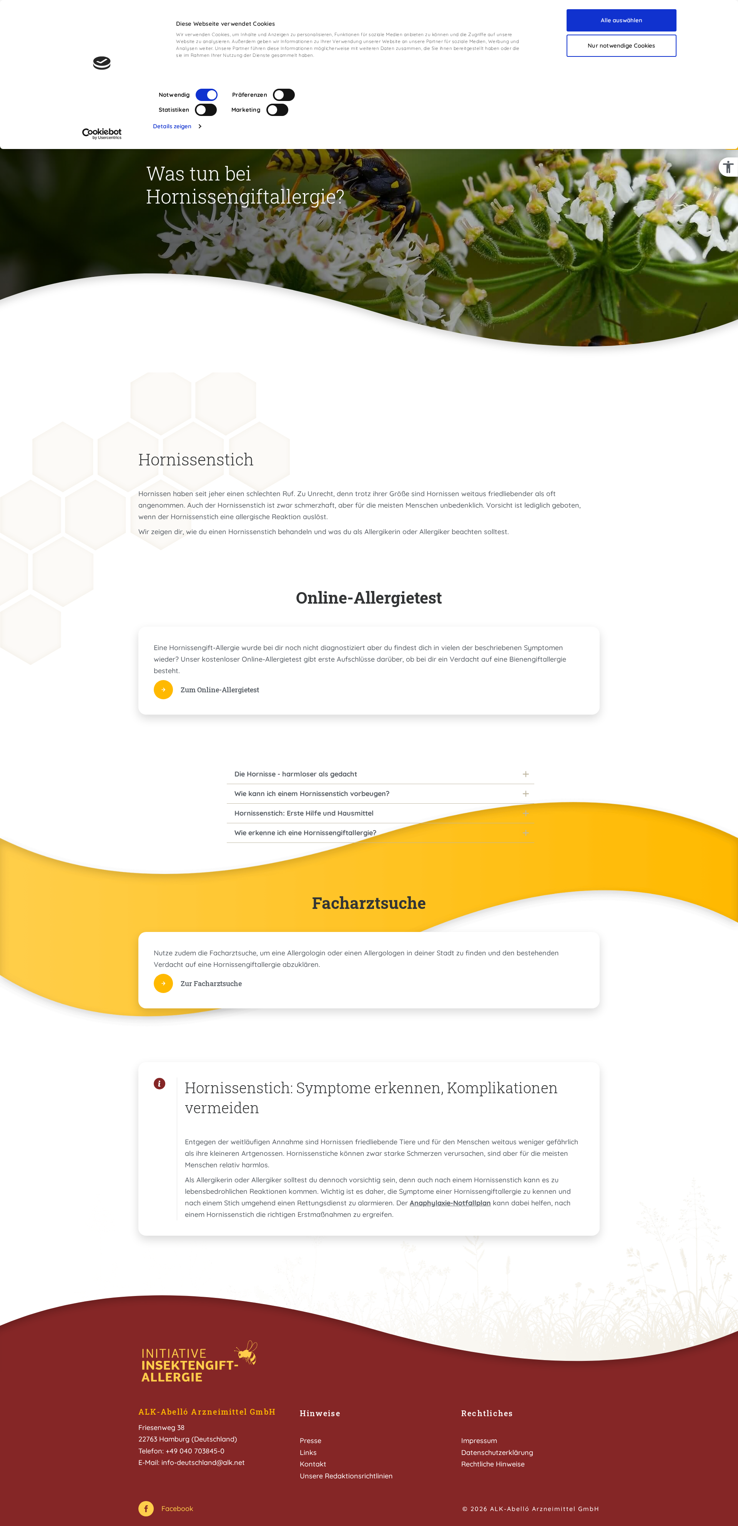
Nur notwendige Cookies (621, 45)
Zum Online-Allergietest (220, 689)
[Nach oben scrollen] (710, 1498)
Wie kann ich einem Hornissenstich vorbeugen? (311, 793)
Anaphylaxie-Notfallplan (450, 1202)
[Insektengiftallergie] (199, 1362)
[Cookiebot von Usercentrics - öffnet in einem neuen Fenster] (102, 134)
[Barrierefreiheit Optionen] (728, 167)
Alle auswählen (621, 20)
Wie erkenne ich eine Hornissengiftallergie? (305, 832)
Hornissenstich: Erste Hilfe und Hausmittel (304, 813)
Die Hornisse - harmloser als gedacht (295, 774)
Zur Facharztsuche (211, 983)
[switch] (284, 95)
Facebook (177, 1508)
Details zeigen (172, 126)
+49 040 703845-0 (195, 1451)
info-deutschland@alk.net (203, 1462)
